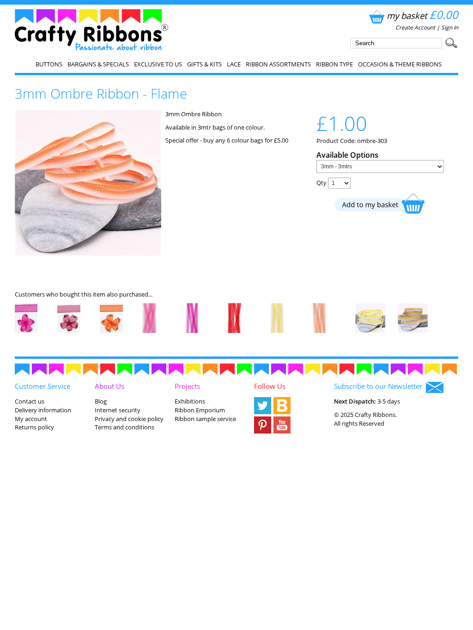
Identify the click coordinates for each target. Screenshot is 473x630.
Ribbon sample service (205, 419)
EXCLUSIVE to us (158, 64)
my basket (422, 15)
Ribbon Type (334, 64)
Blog (101, 401)
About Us (109, 386)
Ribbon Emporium (200, 410)
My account (31, 419)
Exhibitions (190, 401)
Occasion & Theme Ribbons (400, 64)
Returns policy (34, 427)
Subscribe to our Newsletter (380, 386)
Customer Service (42, 386)
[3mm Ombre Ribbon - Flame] (88, 254)
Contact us (29, 401)
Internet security (117, 410)
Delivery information (43, 410)
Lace (234, 64)
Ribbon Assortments (278, 64)
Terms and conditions (124, 427)
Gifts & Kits (204, 64)
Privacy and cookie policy (129, 419)
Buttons (49, 64)
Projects (187, 386)
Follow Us (269, 386)
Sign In (449, 27)
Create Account (415, 27)
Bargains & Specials (98, 64)
